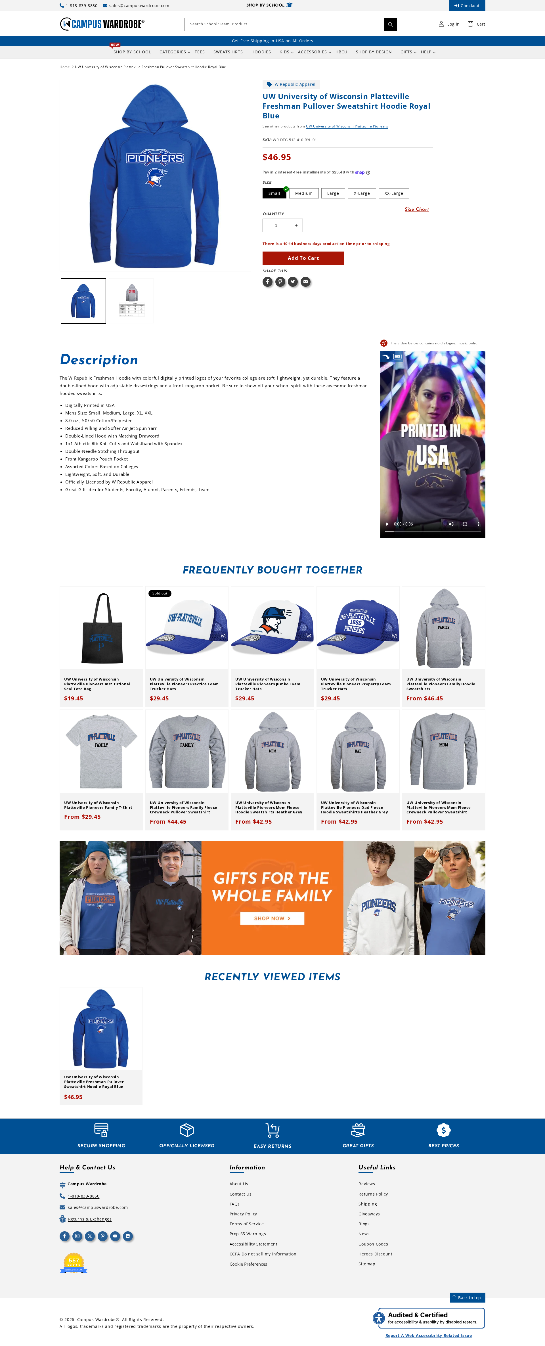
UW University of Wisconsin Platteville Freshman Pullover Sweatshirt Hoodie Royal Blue (150, 66)
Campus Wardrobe (96, 1319)
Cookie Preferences (248, 1264)
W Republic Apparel (295, 84)
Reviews (367, 1183)
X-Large (362, 193)
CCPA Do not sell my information (263, 1254)
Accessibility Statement (254, 1244)
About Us (239, 1183)
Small (274, 193)
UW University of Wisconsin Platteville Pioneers (347, 126)
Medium (304, 193)
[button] (172, 52)
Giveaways (369, 1214)
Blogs (364, 1223)
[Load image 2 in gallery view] (131, 301)
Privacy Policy (243, 1214)
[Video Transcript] (397, 356)
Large (333, 193)
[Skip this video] (386, 356)
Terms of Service (247, 1223)
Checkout (470, 5)
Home (65, 66)
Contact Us (241, 1194)
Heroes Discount (375, 1254)
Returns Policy (373, 1194)
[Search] (390, 24)
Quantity (273, 214)
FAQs (235, 1204)
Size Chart (417, 209)
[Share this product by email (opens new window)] (306, 282)
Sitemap (367, 1264)
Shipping (368, 1204)
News (364, 1233)
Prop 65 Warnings (248, 1233)
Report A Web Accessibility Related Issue (428, 1335)
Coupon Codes (373, 1244)
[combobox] (291, 24)
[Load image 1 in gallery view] (83, 301)
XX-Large (394, 193)
